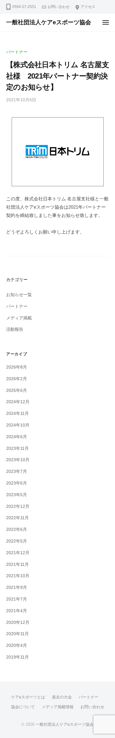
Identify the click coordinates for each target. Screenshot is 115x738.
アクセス (88, 7)
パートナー (17, 52)
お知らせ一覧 (19, 294)
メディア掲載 (19, 318)
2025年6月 (16, 390)
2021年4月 (16, 611)
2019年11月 (17, 657)
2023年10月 (17, 460)
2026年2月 (16, 379)
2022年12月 (17, 506)
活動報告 (14, 329)
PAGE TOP (105, 711)
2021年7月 (16, 599)
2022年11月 (17, 518)
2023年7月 (16, 471)
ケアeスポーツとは (28, 697)
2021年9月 (16, 587)
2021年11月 (17, 564)
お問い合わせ (59, 7)
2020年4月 (16, 645)
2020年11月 (17, 634)
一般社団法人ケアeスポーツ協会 (48, 22)
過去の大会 (62, 697)
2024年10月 (17, 425)
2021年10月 (17, 576)
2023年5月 (16, 495)
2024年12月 (17, 402)
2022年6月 (16, 529)
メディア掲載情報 (58, 707)
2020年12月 (17, 622)
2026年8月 (16, 367)
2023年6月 (16, 483)
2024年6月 (16, 437)
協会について (23, 707)
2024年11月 (17, 413)
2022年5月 (16, 541)
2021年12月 (17, 553)
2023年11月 (17, 448)
